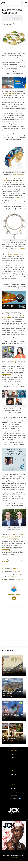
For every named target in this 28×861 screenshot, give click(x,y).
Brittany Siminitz (10, 740)
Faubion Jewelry (13, 538)
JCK (3, 3)
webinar (14, 421)
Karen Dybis (9, 672)
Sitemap (14, 763)
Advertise (14, 760)
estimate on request (20, 248)
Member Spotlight (13, 534)
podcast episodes (9, 93)
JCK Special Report (16, 571)
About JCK (14, 754)
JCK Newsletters (14, 774)
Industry (6, 657)
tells (16, 197)
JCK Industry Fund (14, 778)
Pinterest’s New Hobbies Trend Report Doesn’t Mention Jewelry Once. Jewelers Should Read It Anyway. (13, 736)
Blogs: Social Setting (9, 724)
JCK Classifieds (14, 781)
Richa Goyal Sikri (15, 361)
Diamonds (6, 679)
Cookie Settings (14, 795)
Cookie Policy (14, 792)
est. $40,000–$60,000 (19, 174)
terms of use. (14, 857)
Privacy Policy (14, 788)
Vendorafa (5, 561)
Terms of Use (14, 767)
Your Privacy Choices (14, 798)
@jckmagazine (19, 574)
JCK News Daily (15, 568)
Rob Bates (9, 695)
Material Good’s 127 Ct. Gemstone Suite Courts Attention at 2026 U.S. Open (13, 715)
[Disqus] (14, 626)
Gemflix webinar (6, 374)
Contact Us (14, 757)
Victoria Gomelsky (10, 23)
